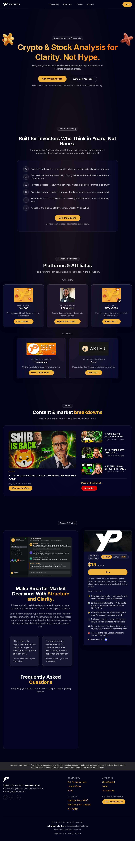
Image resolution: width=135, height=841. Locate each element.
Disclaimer (58, 830)
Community (54, 4)
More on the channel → (92, 483)
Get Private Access (52, 78)
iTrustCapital (108, 782)
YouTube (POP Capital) (79, 804)
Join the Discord (67, 218)
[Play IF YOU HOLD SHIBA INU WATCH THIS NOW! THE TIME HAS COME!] (42, 450)
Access (90, 4)
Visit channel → (23, 321)
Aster (105, 786)
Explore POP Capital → (67, 321)
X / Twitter (73, 809)
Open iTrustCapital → (41, 373)
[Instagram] (5, 797)
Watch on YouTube (83, 79)
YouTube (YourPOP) (78, 800)
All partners (108, 790)
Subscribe (89, 488)
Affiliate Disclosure (73, 830)
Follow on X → (111, 321)
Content (79, 4)
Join (127, 4)
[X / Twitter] (18, 797)
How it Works (74, 786)
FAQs (70, 790)
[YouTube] (11, 797)
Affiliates (67, 4)
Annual (120, 557)
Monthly (106, 557)
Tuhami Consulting (73, 833)
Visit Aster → (94, 373)
